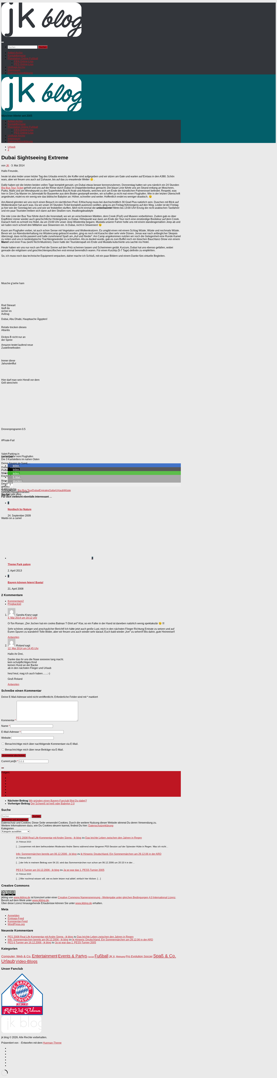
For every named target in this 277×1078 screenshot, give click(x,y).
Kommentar (8, 720)
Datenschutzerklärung (20, 73)
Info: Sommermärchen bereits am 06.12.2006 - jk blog (46, 854)
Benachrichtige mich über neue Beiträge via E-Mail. (34, 749)
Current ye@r (9, 761)
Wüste (67, 490)
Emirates (44, 490)
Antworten (13, 637)
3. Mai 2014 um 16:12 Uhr (22, 617)
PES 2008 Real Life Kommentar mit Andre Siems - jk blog (48, 837)
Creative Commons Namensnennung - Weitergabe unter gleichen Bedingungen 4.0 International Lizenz (116, 897)
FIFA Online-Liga (23, 61)
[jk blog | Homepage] (41, 35)
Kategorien (7, 828)
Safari (52, 490)
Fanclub (91, 957)
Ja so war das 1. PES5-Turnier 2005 (83, 870)
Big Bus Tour (25, 490)
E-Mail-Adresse (11, 731)
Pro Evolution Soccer (139, 956)
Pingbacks (14, 604)
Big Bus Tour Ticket (12, 187)
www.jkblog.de (22, 897)
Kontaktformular (17, 55)
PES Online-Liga (23, 64)
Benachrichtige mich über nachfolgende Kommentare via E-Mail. (41, 744)
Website (6, 737)
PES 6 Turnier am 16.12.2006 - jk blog (37, 870)
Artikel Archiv (15, 52)
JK (7, 165)
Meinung (120, 956)
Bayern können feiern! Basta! (25, 582)
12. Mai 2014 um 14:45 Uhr (23, 648)
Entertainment (44, 955)
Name (5, 726)
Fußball (101, 955)
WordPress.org (16, 924)
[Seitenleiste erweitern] (2, 767)
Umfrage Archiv (16, 67)
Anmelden (13, 915)
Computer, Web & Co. (16, 956)
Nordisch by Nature (19, 509)
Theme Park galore (19, 564)
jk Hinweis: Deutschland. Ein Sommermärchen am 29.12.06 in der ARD (121, 854)
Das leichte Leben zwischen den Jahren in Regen (113, 837)
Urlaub (11, 147)
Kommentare (16, 601)
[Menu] (2, 42)
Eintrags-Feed (16, 918)
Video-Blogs (27, 961)
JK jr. (112, 956)
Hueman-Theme (52, 1042)
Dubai (35, 490)
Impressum (14, 70)
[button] (14, 465)
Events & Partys (72, 956)
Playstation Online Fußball (23, 58)
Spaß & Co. (164, 955)
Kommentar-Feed (18, 921)
